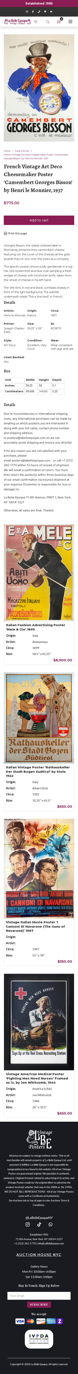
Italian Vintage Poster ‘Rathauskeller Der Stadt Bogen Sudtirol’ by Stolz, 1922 (38, 772)
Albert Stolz (40, 788)
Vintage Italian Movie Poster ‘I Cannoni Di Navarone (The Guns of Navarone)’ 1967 (35, 926)
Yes (6, 361)
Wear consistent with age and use (62, 347)
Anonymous (40, 641)
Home (7, 150)
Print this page (17, 233)
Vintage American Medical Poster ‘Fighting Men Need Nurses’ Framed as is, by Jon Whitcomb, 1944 (37, 1078)
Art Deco (10, 345)
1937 (54, 315)
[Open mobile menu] (70, 21)
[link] (36, 21)
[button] (69, 39)
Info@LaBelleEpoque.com (50, 1243)
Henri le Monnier (15, 315)
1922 (35, 794)
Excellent (33, 345)
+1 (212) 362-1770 (25, 1243)
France (31, 315)
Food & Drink (22, 150)
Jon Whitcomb (41, 1095)
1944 (35, 1101)
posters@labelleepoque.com (26, 438)
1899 (35, 648)
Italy (35, 635)
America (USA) (42, 1088)
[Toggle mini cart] (59, 22)
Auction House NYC (39, 1255)
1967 (35, 949)
